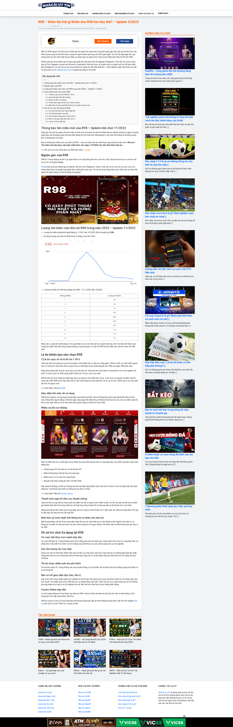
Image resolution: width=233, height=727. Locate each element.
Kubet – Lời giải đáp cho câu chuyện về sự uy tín (51, 671)
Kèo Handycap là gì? (127, 700)
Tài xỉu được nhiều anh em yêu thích (62, 116)
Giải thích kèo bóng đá (127, 692)
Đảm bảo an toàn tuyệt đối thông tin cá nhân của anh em (69, 105)
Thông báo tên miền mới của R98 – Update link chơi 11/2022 (70, 83)
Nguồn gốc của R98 (52, 86)
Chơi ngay (124, 41)
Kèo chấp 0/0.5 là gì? (127, 704)
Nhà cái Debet (84, 708)
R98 (43, 167)
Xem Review (103, 41)
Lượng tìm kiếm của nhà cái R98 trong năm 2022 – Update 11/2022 (73, 89)
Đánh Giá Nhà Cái (146, 14)
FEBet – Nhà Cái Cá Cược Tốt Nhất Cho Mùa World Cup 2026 (125, 640)
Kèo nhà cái (82, 14)
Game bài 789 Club (46, 708)
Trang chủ (41, 28)
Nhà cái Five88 (84, 692)
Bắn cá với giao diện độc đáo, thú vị (62, 119)
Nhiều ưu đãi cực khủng (57, 100)
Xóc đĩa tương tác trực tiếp (58, 113)
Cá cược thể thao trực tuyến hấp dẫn (62, 111)
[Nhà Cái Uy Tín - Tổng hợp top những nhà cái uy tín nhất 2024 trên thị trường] (59, 5)
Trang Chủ (68, 14)
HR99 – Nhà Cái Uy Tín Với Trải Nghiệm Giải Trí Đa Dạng (123, 671)
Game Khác (163, 13)
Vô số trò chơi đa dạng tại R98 (57, 108)
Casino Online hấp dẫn (57, 121)
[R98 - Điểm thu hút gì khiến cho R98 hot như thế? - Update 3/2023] (51, 41)
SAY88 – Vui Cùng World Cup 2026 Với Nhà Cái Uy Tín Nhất (90, 640)
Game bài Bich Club (46, 700)
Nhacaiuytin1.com (64, 70)
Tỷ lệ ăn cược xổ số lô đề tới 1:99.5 (61, 94)
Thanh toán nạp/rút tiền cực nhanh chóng (64, 102)
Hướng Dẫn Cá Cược (101, 14)
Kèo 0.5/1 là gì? (125, 708)
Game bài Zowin (45, 692)
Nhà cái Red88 (84, 712)
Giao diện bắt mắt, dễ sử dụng (59, 97)
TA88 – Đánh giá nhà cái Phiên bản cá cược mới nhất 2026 (54, 640)
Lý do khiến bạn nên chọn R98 (57, 92)
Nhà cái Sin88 (84, 696)
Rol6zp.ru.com (164, 692)
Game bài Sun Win (45, 704)
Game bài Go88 (44, 712)
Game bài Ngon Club (46, 696)
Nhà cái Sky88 (84, 700)
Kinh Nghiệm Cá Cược (124, 14)
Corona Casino (67, 493)
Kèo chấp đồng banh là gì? (129, 696)
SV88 (63, 388)
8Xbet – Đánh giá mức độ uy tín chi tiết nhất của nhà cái (90, 671)
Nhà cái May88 (84, 704)
